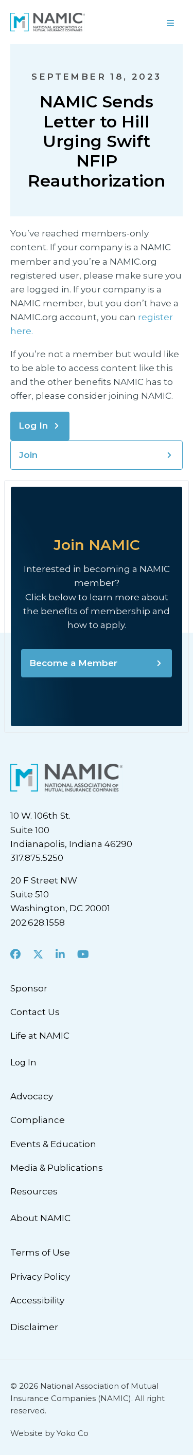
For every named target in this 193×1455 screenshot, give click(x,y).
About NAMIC (40, 1218)
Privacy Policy (40, 1277)
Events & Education (53, 1144)
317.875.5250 (36, 858)
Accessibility (37, 1300)
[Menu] (145, 22)
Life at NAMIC (39, 1035)
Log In (33, 425)
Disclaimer (34, 1327)
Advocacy (31, 1096)
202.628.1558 (37, 922)
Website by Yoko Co (49, 1433)
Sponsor (28, 988)
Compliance (37, 1120)
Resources (34, 1191)
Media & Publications (56, 1168)
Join (28, 455)
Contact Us (35, 1012)
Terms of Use (40, 1252)
